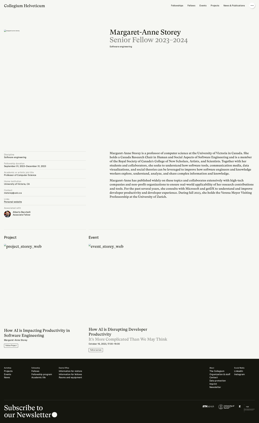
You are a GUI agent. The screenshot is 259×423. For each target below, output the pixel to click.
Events (7, 374)
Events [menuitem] (203, 6)
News (7, 377)
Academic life (38, 377)
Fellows (35, 371)
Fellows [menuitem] (191, 6)
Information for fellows (70, 374)
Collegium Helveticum (24, 6)
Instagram (239, 374)
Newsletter (215, 387)
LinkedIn (238, 371)
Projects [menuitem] (215, 6)
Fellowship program (41, 374)
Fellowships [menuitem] (177, 6)
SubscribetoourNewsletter (27, 411)
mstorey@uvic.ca (13, 193)
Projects (8, 371)
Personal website (13, 202)
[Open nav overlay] (252, 5)
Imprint (213, 384)
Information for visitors (70, 371)
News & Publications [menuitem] (234, 6)
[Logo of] (208, 408)
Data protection (217, 381)
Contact (213, 377)
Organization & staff (219, 374)
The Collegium (216, 371)
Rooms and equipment (70, 377)
